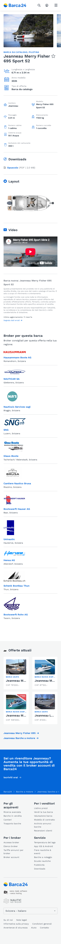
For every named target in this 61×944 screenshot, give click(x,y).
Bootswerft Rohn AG (16, 614)
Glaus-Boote (11, 456)
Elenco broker (11, 846)
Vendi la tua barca (43, 812)
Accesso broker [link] (11, 842)
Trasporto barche (12, 823)
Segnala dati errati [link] (12, 320)
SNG (6, 429)
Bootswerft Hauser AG (17, 509)
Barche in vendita (13, 816)
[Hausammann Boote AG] (15, 352)
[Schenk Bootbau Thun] (14, 577)
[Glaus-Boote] (14, 446)
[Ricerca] (40, 5)
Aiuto (33, 927)
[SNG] (15, 422)
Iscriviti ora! (11, 777)
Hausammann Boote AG (17, 357)
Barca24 (8, 791)
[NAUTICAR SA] (15, 372)
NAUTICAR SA (12, 379)
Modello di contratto (44, 820)
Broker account (11, 857)
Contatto (44, 927)
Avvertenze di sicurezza (16, 927)
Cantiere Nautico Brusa (17, 483)
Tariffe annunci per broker (13, 852)
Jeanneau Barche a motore (19, 738)
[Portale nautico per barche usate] (17, 5)
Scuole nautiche (42, 861)
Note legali (21, 920)
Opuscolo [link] (12, 167)
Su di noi (8, 920)
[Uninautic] (9, 527)
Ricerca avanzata (12, 812)
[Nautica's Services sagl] (12, 396)
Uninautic (9, 539)
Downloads (39, 869)
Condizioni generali (42, 924)
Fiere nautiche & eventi (42, 852)
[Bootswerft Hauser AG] (14, 500)
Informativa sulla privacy (16, 924)
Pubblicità (39, 865)
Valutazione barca (43, 816)
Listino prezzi (41, 808)
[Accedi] (48, 5)
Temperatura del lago (45, 842)
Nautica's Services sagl (17, 406)
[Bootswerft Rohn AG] (12, 603)
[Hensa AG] (15, 553)
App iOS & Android (43, 846)
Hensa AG (9, 560)
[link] (16, 673)
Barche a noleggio (43, 857)
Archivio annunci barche (42, 825)
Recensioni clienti (43, 830)
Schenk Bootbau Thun (16, 585)
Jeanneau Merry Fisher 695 (20, 733)
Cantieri (8, 820)
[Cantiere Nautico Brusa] (13, 473)
